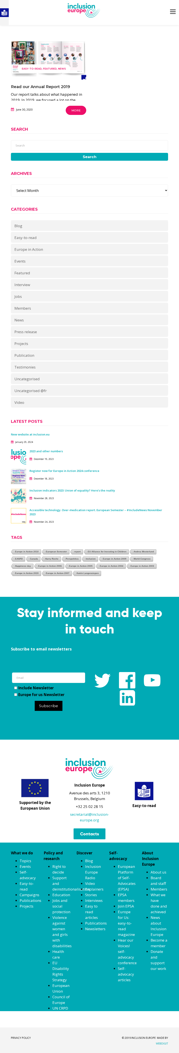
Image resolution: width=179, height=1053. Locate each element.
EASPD (19, 559)
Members (22, 308)
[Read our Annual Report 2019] (48, 59)
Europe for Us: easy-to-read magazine (126, 923)
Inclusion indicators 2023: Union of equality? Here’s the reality (72, 490)
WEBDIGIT (162, 1043)
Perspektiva (72, 559)
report (77, 551)
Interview (22, 284)
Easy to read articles (91, 912)
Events (20, 261)
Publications (30, 900)
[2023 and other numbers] (18, 456)
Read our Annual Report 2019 (40, 86)
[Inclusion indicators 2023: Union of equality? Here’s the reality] (18, 495)
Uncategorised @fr (30, 390)
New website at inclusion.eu (30, 434)
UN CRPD (60, 1008)
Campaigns (29, 894)
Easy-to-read (32, 68)
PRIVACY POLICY (21, 1038)
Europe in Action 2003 (142, 566)
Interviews (94, 900)
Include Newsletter (36, 687)
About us (158, 872)
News (62, 68)
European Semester (56, 551)
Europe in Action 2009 (114, 559)
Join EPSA (126, 906)
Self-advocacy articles (126, 974)
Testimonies (25, 367)
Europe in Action (28, 249)
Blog (18, 225)
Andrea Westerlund (144, 551)
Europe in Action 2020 (27, 573)
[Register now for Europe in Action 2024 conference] (18, 476)
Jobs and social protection (61, 906)
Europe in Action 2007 (57, 573)
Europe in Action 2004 (111, 566)
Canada (34, 559)
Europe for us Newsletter (41, 694)
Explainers (94, 889)
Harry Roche (52, 559)
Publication (24, 355)
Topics (25, 860)
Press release (25, 331)
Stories (91, 894)
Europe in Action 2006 (50, 566)
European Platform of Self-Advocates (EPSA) (127, 878)
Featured (50, 68)
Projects (21, 343)
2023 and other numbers (46, 451)
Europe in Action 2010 (27, 551)
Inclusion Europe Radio (93, 872)
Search (89, 157)
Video (19, 402)
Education (61, 894)
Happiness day (23, 566)
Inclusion (91, 559)
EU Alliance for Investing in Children (107, 551)
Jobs (18, 296)
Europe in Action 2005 (81, 566)
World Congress (142, 559)
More (76, 110)
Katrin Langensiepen (88, 573)
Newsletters (95, 928)
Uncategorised (27, 378)
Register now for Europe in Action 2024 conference (64, 471)
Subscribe (48, 706)
